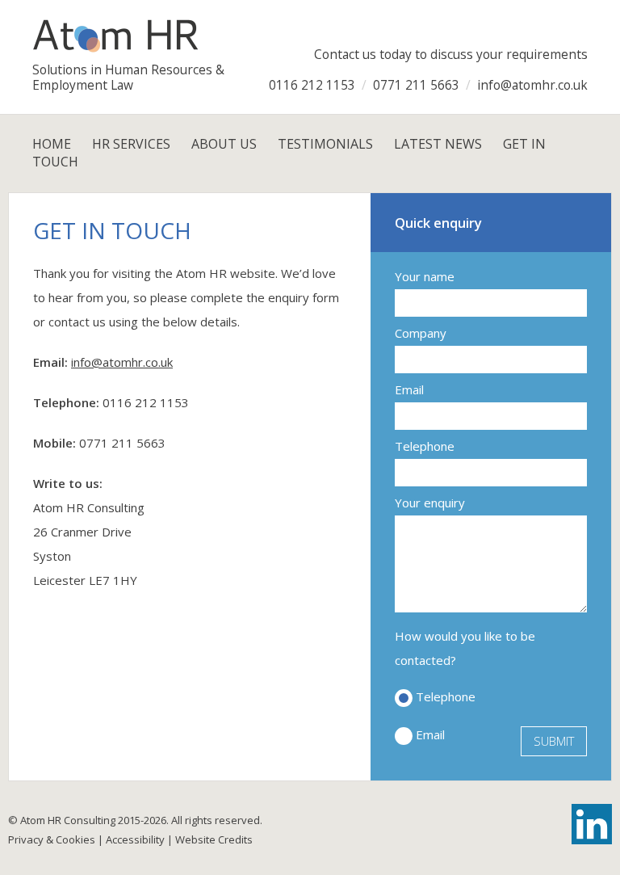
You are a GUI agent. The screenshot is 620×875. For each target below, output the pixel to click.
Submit (554, 741)
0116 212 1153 (146, 402)
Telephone (425, 446)
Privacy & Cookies (51, 839)
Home (51, 144)
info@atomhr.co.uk (122, 362)
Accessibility (135, 839)
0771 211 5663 (122, 443)
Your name (425, 276)
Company (420, 333)
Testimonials (325, 144)
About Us (224, 144)
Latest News (438, 144)
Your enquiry (430, 502)
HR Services (131, 144)
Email (409, 389)
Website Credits (214, 839)
